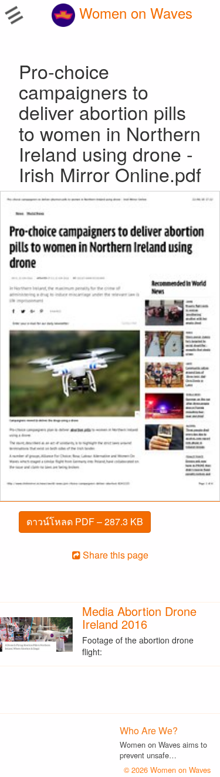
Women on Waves (133, 12)
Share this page (114, 555)
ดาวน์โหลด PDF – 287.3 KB (84, 521)
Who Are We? (149, 730)
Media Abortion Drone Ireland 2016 (139, 617)
